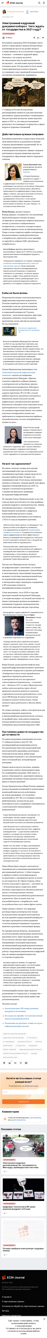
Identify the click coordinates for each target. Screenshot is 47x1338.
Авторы (5, 1311)
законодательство (10, 1057)
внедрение (33, 1045)
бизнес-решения (9, 1049)
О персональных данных (13, 1301)
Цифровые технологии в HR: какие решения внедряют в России (19, 1208)
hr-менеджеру (8, 1042)
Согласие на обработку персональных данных (23, 1306)
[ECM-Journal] (13, 1277)
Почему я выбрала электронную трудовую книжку (23, 1249)
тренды (34, 1053)
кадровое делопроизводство (14, 1034)
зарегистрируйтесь (18, 1120)
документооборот (24, 1042)
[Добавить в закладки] (4, 1063)
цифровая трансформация (13, 1038)
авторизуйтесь (36, 1118)
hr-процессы (32, 1038)
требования (7, 1045)
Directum (26, 172)
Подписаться (23, 1102)
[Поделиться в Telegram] (21, 1063)
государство (20, 1045)
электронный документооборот (15, 1053)
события (38, 1042)
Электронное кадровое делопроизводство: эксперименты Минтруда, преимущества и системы (20, 1165)
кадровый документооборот (30, 1049)
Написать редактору (11, 1315)
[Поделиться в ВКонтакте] (15, 1063)
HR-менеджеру (8, 33)
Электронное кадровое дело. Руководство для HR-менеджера (29, 329)
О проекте (6, 1297)
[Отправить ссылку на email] (26, 1063)
